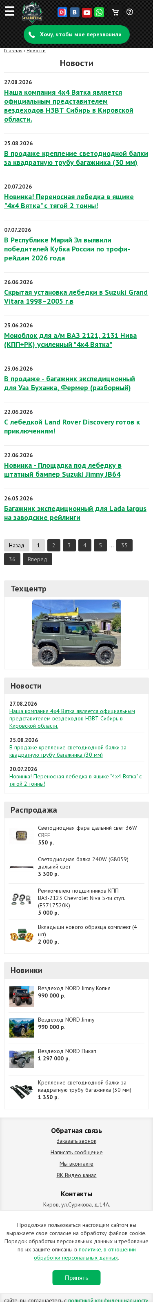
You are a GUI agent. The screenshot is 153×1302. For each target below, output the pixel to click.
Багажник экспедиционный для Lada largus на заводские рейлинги (75, 513)
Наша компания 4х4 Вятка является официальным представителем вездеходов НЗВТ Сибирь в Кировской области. (68, 105)
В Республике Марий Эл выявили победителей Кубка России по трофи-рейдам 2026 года (67, 248)
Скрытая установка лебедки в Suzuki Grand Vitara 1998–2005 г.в (76, 296)
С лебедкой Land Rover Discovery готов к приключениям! (72, 426)
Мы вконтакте (76, 1163)
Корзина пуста (115, 10)
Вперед (37, 559)
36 (12, 559)
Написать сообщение (77, 1152)
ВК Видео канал (77, 1175)
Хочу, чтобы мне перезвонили (81, 34)
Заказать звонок (76, 1140)
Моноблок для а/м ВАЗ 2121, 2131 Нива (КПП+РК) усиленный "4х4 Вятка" (70, 340)
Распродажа (34, 809)
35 (124, 545)
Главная (13, 50)
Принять (77, 1277)
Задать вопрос (130, 15)
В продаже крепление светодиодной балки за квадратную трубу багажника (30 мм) (76, 158)
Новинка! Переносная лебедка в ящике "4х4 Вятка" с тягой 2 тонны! (69, 201)
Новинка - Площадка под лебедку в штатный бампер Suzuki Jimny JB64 (63, 469)
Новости (36, 50)
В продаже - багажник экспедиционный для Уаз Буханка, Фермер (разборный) (69, 383)
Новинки (26, 970)
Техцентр (29, 588)
